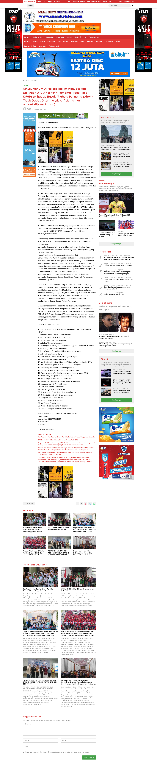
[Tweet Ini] (81, 503)
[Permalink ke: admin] (24, 109)
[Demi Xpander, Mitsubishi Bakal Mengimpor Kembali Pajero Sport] (106, 373)
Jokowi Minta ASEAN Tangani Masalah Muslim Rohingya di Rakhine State (122, 156)
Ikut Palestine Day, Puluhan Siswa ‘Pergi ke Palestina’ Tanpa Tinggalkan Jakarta (66, 437)
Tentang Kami (94, 37)
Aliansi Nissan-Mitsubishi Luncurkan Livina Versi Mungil (121, 392)
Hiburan (90, 42)
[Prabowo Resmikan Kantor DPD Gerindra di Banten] (106, 166)
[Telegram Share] (90, 503)
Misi (85, 37)
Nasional (78, 37)
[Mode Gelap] (133, 5)
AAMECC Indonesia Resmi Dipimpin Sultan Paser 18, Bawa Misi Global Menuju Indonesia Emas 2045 (111, 2)
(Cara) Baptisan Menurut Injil (114, 295)
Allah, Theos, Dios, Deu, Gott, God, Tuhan (118, 265)
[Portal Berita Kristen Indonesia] (55, 16)
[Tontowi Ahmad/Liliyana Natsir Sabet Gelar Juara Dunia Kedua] (126, 224)
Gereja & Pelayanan (47, 42)
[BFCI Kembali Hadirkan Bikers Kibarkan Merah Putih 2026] (59, 519)
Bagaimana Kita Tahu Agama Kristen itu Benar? (118, 280)
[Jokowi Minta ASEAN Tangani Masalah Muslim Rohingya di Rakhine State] (106, 156)
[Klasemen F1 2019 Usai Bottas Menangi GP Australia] (107, 225)
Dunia (35, 42)
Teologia (99, 42)
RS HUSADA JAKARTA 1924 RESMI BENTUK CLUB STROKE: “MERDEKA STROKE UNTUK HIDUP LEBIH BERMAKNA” (65, 454)
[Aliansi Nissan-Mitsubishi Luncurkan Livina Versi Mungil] (106, 392)
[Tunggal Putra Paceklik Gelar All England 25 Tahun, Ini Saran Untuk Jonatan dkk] (116, 203)
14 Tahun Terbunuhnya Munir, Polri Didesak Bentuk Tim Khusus (114, 337)
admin (29, 108)
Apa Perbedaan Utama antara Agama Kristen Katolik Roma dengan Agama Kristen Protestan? (117, 273)
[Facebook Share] (77, 503)
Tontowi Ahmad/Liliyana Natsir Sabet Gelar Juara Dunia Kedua (126, 233)
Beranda (27, 37)
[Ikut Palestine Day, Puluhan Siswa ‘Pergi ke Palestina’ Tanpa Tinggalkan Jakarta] (34, 519)
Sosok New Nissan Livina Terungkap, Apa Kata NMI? (122, 382)
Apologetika (109, 42)
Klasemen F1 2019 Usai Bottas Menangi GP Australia (107, 235)
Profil (118, 42)
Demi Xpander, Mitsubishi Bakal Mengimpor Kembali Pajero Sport (122, 372)
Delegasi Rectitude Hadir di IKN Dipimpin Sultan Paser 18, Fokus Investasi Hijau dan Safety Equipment (115, 148)
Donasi (69, 37)
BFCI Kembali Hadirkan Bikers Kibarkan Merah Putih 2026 (47, 2)
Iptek (82, 42)
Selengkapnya (116, 174)
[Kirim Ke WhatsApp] (94, 503)
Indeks (30, 5)
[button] (129, 5)
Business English (30, 46)
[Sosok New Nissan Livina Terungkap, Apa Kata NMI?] (106, 382)
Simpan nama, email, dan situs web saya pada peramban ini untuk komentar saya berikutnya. (57, 752)
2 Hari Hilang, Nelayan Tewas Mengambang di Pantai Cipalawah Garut (115, 345)
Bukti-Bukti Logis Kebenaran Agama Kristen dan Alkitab (117, 288)
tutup (19, 9)
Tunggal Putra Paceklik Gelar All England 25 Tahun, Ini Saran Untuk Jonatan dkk (114, 216)
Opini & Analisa (63, 42)
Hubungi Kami (38, 37)
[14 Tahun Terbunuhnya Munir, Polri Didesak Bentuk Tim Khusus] (116, 322)
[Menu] (24, 5)
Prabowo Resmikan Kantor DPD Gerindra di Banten (122, 165)
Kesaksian (50, 37)
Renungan (60, 37)
